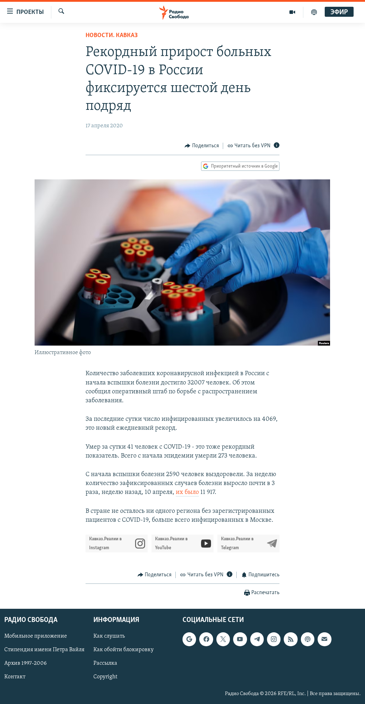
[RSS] (290, 639)
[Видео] (292, 12)
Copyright (105, 677)
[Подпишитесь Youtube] (240, 639)
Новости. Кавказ (112, 35)
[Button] (202, 146)
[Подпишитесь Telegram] (257, 639)
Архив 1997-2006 (25, 664)
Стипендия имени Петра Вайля (44, 650)
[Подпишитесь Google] (189, 639)
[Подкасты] (307, 639)
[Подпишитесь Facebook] (206, 639)
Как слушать (109, 636)
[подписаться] (324, 639)
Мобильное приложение (35, 636)
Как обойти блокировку (123, 650)
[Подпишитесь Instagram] (274, 639)
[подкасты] (314, 12)
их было (187, 492)
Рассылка (105, 664)
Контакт (14, 677)
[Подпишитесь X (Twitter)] (223, 639)
